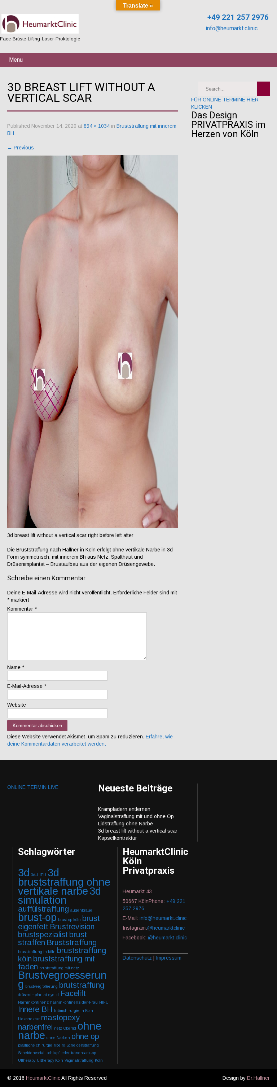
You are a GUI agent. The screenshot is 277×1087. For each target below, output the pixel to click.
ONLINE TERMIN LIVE (32, 787)
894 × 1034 (97, 126)
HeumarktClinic (43, 1078)
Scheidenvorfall (31, 1053)
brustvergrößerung (41, 986)
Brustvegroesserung (62, 979)
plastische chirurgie (35, 1045)
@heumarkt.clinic (167, 937)
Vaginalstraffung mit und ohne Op (136, 816)
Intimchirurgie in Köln (73, 1010)
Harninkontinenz (33, 1002)
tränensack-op (83, 1053)
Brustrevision (72, 926)
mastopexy (60, 1017)
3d (24, 872)
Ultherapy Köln (50, 1060)
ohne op (85, 1036)
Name (15, 667)
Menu (16, 60)
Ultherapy (26, 1060)
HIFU (104, 1002)
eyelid (53, 994)
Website (16, 705)
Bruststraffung (72, 942)
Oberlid (69, 1028)
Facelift (73, 993)
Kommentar (22, 609)
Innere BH (35, 1009)
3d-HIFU (38, 875)
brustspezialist (43, 934)
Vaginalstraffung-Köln (84, 1060)
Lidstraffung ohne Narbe (125, 823)
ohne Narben (58, 1037)
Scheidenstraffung (82, 1045)
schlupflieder (58, 1053)
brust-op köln (69, 919)
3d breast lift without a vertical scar (137, 831)
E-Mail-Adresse (26, 686)
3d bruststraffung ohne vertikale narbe (64, 881)
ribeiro (59, 1045)
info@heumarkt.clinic (231, 28)
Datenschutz (137, 958)
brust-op (37, 917)
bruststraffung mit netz (59, 968)
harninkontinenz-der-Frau (74, 1002)
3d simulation (59, 895)
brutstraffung (81, 985)
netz (58, 1028)
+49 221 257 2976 (237, 17)
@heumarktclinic (166, 928)
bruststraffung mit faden (56, 962)
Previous (20, 147)
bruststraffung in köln (37, 952)
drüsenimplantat (32, 994)
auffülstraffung (43, 908)
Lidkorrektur (29, 1019)
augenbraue (81, 910)
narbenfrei (35, 1026)
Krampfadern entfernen (124, 809)
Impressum (168, 958)
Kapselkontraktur (117, 838)
